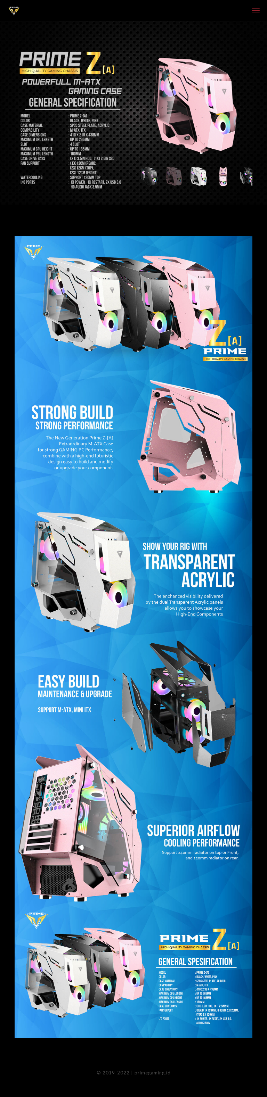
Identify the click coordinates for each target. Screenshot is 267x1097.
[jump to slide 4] (223, 176)
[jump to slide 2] (173, 176)
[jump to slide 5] (247, 176)
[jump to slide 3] (198, 176)
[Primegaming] (14, 10)
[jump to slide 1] (149, 176)
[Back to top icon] (233, 1082)
